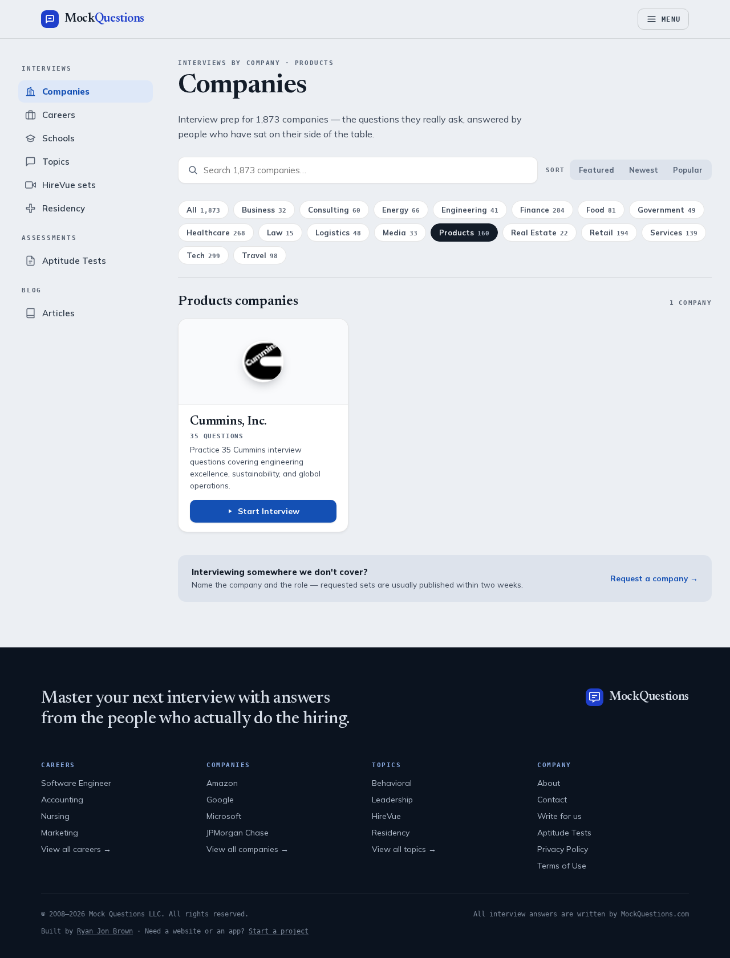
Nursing (55, 816)
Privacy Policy (562, 849)
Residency (390, 832)
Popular (688, 169)
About (548, 783)
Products (464, 232)
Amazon (222, 783)
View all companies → (247, 849)
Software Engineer (76, 783)
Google (220, 799)
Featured (596, 169)
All (203, 209)
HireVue (386, 816)
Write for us (559, 816)
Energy (401, 209)
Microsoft (223, 816)
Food (601, 209)
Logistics (338, 232)
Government (667, 209)
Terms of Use (561, 866)
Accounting (62, 799)
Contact (552, 799)
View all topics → (404, 849)
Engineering (469, 209)
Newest (643, 169)
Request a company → (654, 578)
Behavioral (392, 783)
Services (673, 232)
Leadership (392, 799)
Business (264, 209)
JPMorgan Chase (237, 832)
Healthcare (215, 232)
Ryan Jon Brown (105, 931)
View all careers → (76, 849)
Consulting (334, 209)
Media (400, 232)
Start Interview (268, 511)
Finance (542, 209)
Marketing (59, 832)
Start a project (279, 931)
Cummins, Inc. (228, 421)
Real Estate (539, 232)
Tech (203, 255)
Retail (609, 232)
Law (280, 232)
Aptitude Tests (564, 832)
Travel (260, 255)
